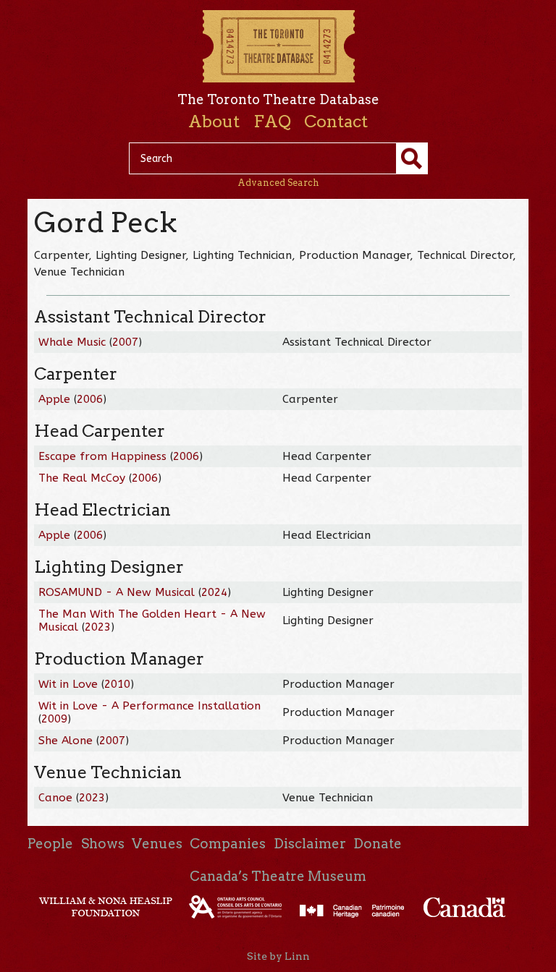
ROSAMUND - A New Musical (116, 592)
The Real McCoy (81, 478)
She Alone (67, 740)
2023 (98, 627)
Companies (228, 843)
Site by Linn (278, 956)
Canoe (55, 797)
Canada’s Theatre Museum (278, 876)
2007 (125, 342)
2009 (54, 718)
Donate (377, 843)
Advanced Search (278, 182)
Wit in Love (68, 684)
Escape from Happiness (102, 456)
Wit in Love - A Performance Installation (149, 705)
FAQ (272, 121)
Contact (336, 121)
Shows (103, 843)
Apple (54, 399)
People (50, 843)
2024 (214, 592)
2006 (90, 399)
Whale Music (72, 342)
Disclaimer (310, 843)
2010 (117, 684)
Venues (157, 843)
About (214, 121)
